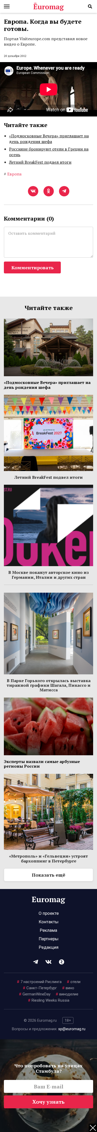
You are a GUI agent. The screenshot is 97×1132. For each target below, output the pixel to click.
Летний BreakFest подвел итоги (40, 162)
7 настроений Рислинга (39, 981)
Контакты (48, 921)
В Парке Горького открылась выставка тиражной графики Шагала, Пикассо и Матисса (49, 685)
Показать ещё (48, 875)
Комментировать (32, 267)
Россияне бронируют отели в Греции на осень (48, 151)
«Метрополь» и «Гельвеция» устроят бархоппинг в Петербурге (48, 858)
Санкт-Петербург (40, 988)
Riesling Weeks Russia (48, 1000)
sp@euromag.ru (71, 1029)
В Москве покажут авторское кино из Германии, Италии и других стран (48, 574)
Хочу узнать (48, 1101)
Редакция (48, 947)
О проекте (49, 913)
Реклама (48, 930)
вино (68, 988)
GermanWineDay (34, 994)
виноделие (67, 994)
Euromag (48, 6)
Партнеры (48, 938)
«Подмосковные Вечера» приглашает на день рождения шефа (49, 138)
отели (73, 981)
